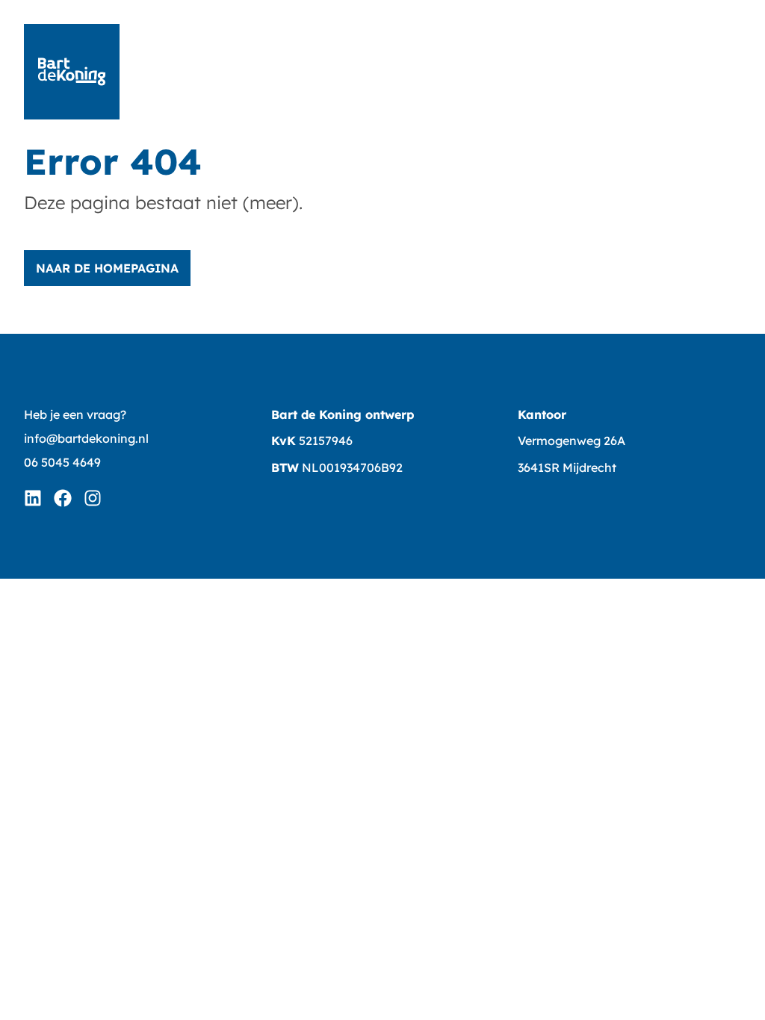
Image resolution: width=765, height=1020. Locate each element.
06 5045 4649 (62, 462)
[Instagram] (93, 498)
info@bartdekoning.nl (86, 438)
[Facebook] (63, 498)
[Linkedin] (33, 498)
